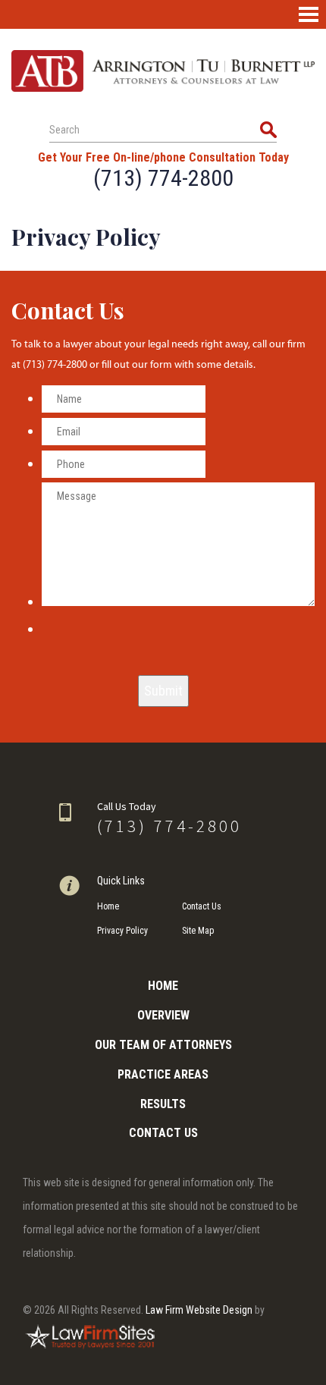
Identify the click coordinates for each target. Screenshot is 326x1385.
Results (163, 1104)
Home (108, 906)
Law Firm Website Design (199, 1310)
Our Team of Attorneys (163, 1045)
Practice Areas (163, 1074)
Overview (163, 1015)
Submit (163, 691)
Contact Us (201, 906)
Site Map (198, 930)
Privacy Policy (122, 930)
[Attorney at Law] (163, 71)
